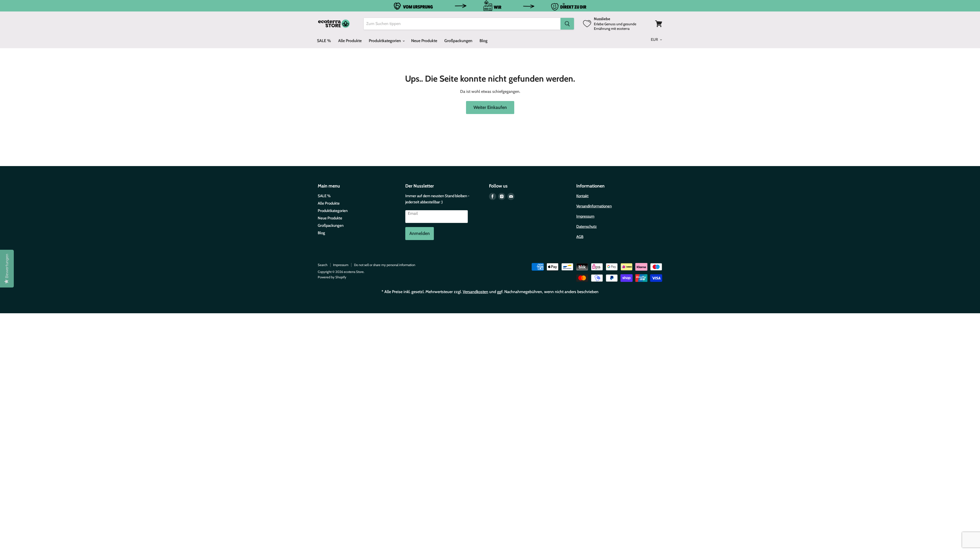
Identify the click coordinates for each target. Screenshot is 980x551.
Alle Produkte (350, 40)
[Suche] (567, 24)
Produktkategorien (385, 40)
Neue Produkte (424, 40)
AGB (579, 236)
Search (322, 265)
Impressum (585, 216)
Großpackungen (458, 40)
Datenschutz (586, 226)
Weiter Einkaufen (490, 107)
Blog (483, 40)
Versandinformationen (594, 206)
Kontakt (582, 196)
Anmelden (419, 233)
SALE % (324, 40)
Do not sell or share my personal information (384, 265)
